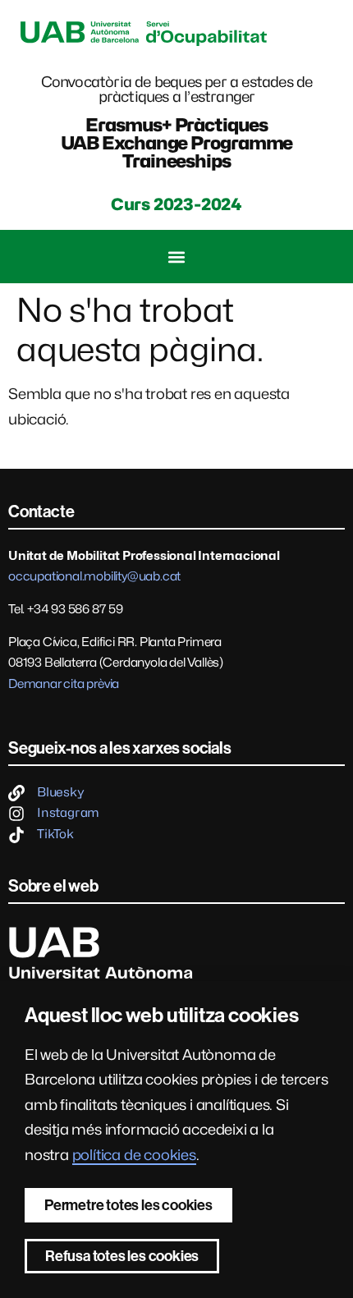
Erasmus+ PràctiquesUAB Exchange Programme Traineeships (177, 143)
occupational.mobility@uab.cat (94, 576)
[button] (176, 256)
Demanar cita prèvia (63, 684)
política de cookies (134, 1154)
